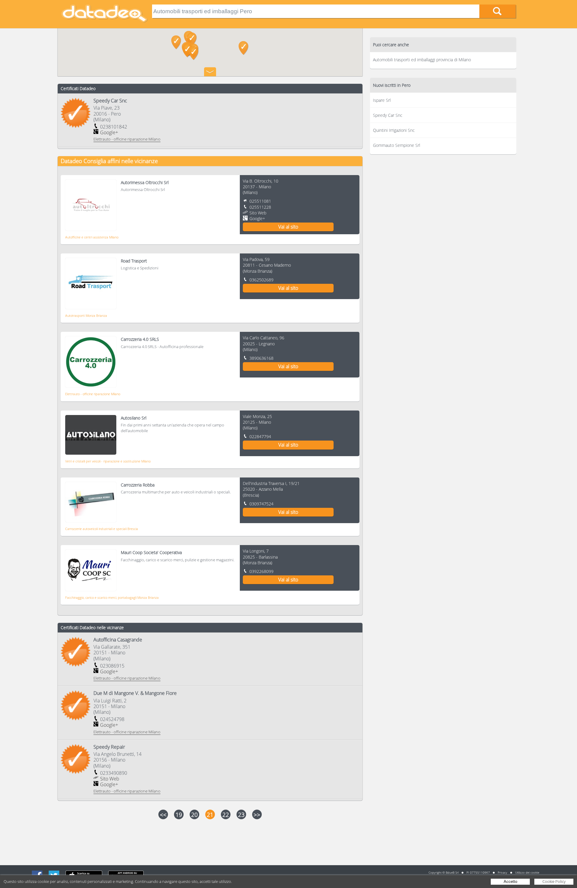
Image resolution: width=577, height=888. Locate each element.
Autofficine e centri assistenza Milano (91, 237)
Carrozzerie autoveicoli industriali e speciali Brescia (101, 528)
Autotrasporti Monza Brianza (86, 315)
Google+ (109, 132)
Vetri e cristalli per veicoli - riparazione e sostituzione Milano (108, 461)
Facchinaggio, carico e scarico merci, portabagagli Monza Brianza (112, 597)
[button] (194, 53)
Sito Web (257, 213)
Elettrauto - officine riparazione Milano (92, 394)
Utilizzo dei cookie (527, 872)
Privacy (502, 872)
